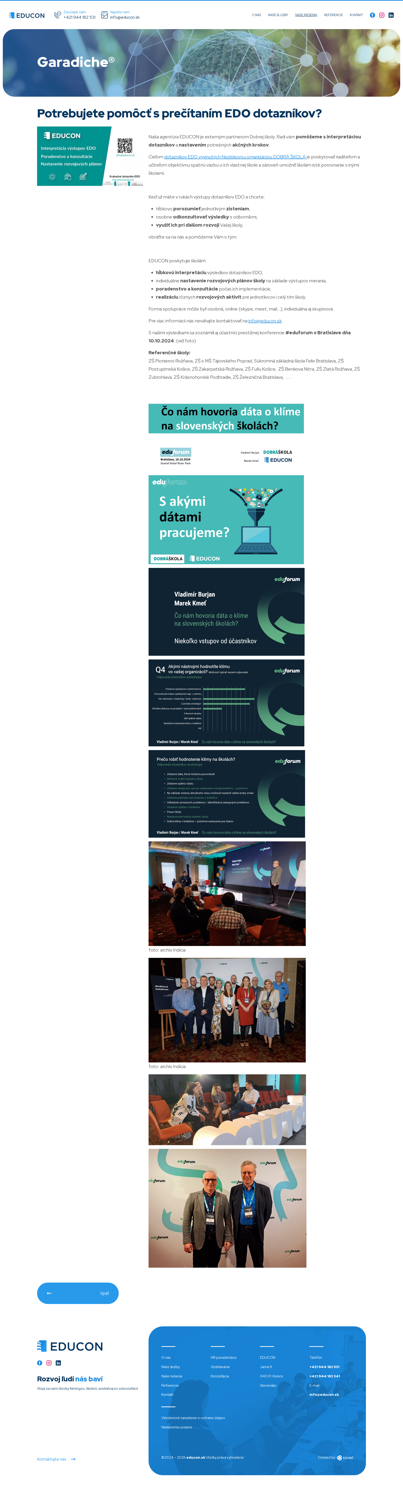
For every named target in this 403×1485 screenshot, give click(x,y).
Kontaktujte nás (51, 1459)
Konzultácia (220, 1376)
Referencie (333, 15)
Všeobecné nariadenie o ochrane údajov (193, 1418)
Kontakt (356, 15)
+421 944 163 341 (324, 1376)
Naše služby (278, 15)
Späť (104, 1293)
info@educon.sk (265, 321)
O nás (256, 15)
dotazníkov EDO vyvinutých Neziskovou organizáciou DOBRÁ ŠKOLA (235, 157)
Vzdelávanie (220, 1367)
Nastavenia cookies (176, 1427)
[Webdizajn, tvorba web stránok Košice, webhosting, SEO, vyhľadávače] (344, 1457)
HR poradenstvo (224, 1357)
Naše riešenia (306, 15)
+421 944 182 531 (324, 1367)
